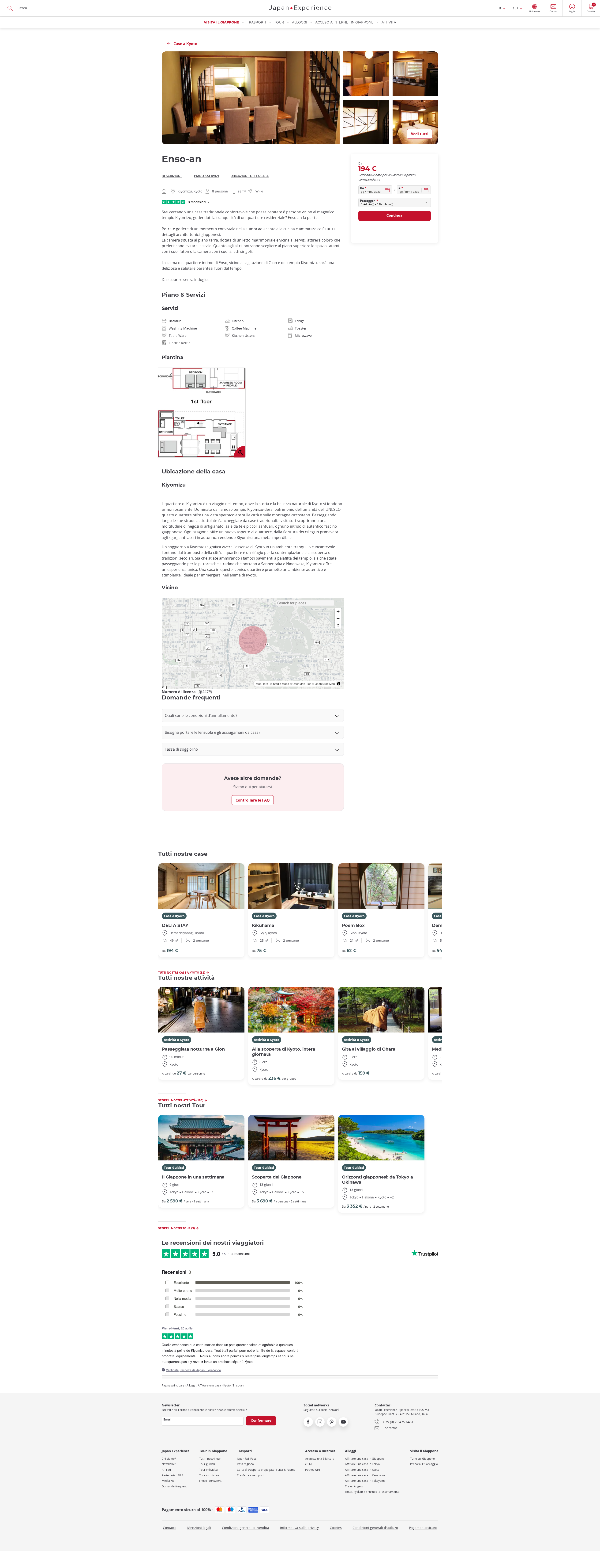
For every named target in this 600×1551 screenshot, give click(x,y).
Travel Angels (354, 1486)
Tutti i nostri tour (210, 1458)
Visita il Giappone (221, 22)
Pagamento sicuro (423, 1527)
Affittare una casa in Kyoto (362, 1469)
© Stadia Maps (279, 684)
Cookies (336, 1527)
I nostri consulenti (210, 1480)
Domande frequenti (174, 1486)
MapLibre (262, 684)
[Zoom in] (338, 611)
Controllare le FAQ (253, 800)
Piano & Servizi (206, 176)
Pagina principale (173, 1385)
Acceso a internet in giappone (344, 22)
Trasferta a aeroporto (251, 1475)
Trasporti (256, 22)
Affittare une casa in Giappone (365, 1458)
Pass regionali (246, 1464)
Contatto (169, 1527)
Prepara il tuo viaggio (424, 1464)
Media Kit (168, 1480)
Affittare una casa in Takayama (365, 1480)
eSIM (308, 1464)
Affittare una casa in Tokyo (362, 1464)
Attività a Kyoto (176, 1039)
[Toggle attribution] (338, 684)
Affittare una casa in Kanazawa (365, 1475)
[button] (253, 640)
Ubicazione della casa (250, 176)
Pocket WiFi (312, 1469)
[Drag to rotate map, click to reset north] (338, 625)
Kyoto (227, 1385)
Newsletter (169, 1464)
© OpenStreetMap (323, 684)
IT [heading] (500, 8)
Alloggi (299, 22)
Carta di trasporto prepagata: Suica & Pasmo (266, 1469)
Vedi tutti (419, 133)
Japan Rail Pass (246, 1458)
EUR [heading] (515, 8)
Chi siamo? (169, 1458)
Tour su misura (209, 1475)
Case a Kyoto (174, 916)
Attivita (389, 22)
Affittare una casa (209, 1385)
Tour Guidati (174, 1167)
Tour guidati (207, 1464)
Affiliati (166, 1469)
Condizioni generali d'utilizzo (375, 1527)
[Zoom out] (338, 618)
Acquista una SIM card (319, 1458)
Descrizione (172, 176)
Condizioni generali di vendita (245, 1527)
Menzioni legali (199, 1527)
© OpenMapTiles (300, 684)
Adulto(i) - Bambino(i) (377, 204)
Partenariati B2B (172, 1475)
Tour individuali (209, 1469)
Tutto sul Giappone (422, 1458)
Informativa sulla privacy (299, 1527)
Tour (279, 22)
